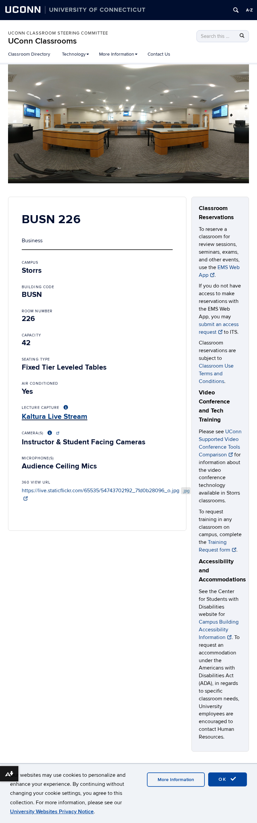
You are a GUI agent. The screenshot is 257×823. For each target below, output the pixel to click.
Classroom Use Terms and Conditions (216, 374)
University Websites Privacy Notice (52, 811)
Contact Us (159, 54)
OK (224, 779)
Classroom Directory (29, 54)
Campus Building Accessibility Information (219, 630)
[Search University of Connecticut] (236, 10)
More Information (176, 779)
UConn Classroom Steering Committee (58, 33)
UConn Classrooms (42, 41)
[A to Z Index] (249, 10)
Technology (74, 54)
